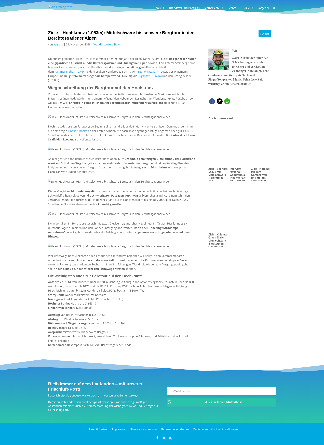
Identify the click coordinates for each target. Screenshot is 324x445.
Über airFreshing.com (144, 429)
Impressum (119, 429)
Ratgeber (263, 8)
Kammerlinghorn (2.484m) (71, 71)
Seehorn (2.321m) (148, 71)
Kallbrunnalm (78, 131)
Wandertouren (102, 44)
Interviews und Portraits (184, 8)
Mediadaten (200, 429)
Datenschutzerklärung (175, 429)
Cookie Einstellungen (224, 429)
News (157, 8)
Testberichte (212, 8)
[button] (212, 101)
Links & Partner (99, 429)
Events (231, 8)
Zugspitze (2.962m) (150, 76)
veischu (58, 44)
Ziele (247, 8)
